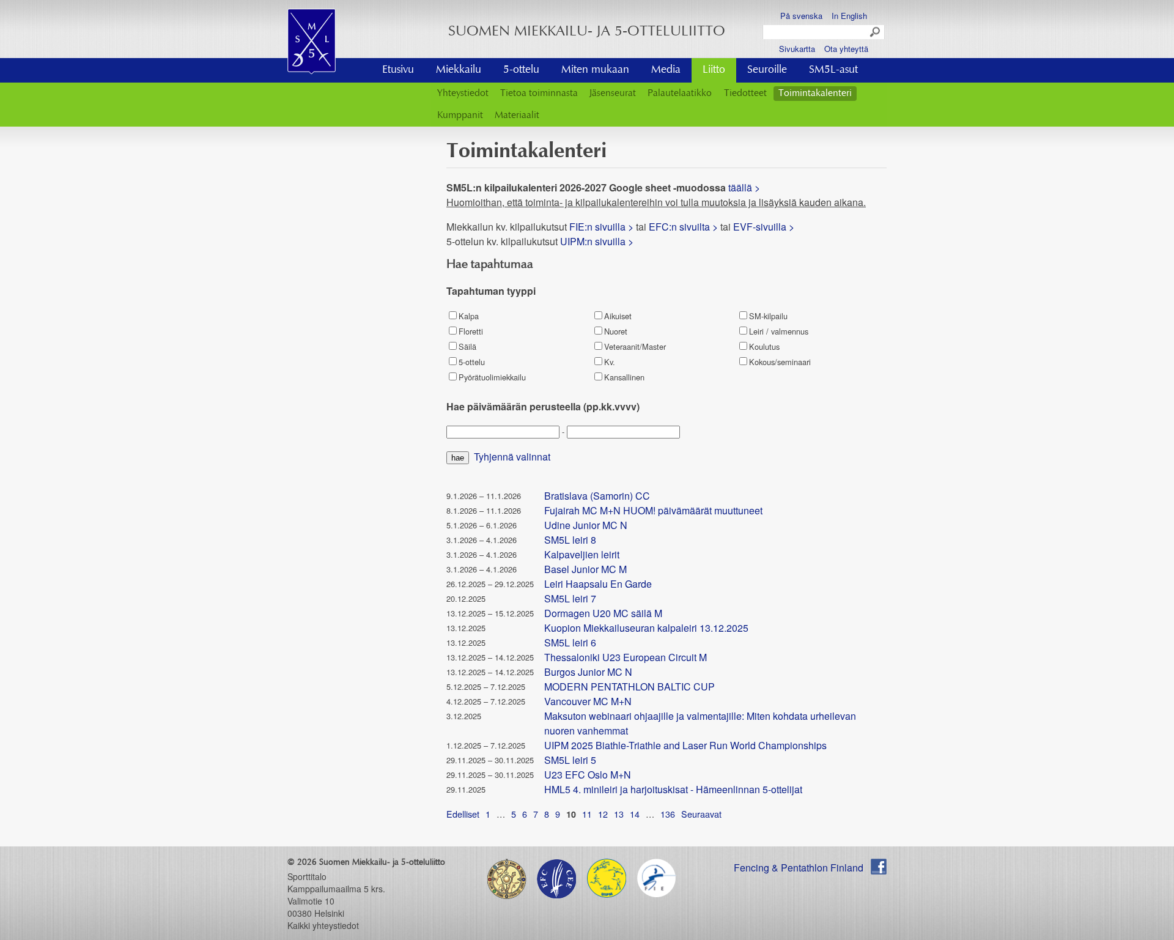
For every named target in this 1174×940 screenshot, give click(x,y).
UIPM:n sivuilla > (598, 241)
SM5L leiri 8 (570, 540)
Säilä (467, 346)
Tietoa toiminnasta (539, 93)
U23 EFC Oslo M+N (587, 775)
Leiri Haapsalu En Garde (598, 584)
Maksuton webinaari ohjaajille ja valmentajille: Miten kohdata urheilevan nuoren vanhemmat (700, 723)
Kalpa (469, 316)
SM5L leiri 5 (570, 760)
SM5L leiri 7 (570, 598)
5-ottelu (521, 70)
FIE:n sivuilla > (601, 227)
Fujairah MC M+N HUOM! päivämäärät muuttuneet (653, 510)
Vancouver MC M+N (588, 701)
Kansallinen (624, 377)
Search (875, 32)
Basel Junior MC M (585, 569)
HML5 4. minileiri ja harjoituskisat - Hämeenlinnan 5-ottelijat (673, 789)
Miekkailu (458, 70)
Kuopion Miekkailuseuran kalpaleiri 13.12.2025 (646, 628)
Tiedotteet (745, 93)
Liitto (714, 70)
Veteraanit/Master (635, 346)
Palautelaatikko (680, 93)
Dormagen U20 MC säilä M (603, 613)
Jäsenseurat (612, 93)
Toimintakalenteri (815, 93)
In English (849, 15)
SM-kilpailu (768, 316)
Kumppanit (460, 115)
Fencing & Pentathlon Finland (798, 867)
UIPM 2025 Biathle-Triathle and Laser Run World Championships (685, 745)
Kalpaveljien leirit (581, 554)
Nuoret (615, 331)
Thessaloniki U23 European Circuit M (625, 657)
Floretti (471, 331)
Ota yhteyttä (846, 48)
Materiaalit (517, 115)
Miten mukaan (595, 70)
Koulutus (764, 346)
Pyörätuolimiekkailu (492, 377)
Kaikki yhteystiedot (323, 925)
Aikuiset (618, 316)
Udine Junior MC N (585, 525)
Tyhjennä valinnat (512, 457)
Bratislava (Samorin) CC (597, 496)
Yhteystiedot (463, 93)
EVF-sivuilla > (763, 227)
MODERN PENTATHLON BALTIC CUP (629, 686)
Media (666, 70)
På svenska (801, 15)
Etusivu (398, 70)
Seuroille (767, 70)
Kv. (609, 362)
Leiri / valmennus (778, 331)
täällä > (745, 187)
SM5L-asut (833, 70)
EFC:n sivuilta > (683, 227)
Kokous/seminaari (780, 362)
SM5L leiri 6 (570, 642)
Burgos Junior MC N (588, 672)
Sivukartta (797, 48)
